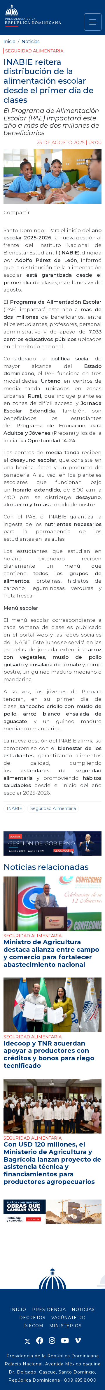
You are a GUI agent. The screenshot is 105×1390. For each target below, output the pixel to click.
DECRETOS (32, 1317)
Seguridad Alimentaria (34, 51)
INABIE (14, 808)
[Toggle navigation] (93, 22)
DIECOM (33, 1325)
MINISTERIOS (65, 1325)
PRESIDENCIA (49, 1309)
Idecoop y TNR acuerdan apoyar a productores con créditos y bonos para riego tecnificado (49, 1054)
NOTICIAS (83, 1309)
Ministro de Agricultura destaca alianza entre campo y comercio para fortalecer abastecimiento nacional (51, 953)
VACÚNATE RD (68, 1317)
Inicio (9, 41)
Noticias (30, 41)
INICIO (18, 1309)
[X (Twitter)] (27, 1340)
